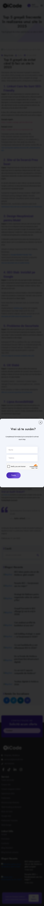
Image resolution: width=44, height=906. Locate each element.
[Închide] (40, 422)
